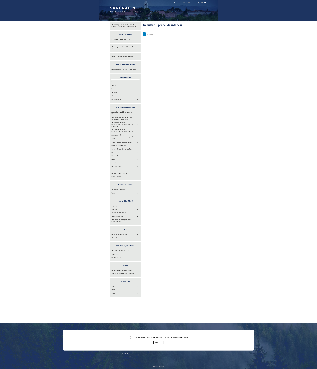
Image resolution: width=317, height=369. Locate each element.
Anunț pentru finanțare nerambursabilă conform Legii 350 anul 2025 (122, 124)
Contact (113, 82)
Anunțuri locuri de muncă (119, 234)
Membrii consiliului (117, 96)
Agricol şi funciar (116, 166)
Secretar (114, 92)
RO (205, 3)
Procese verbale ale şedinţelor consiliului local (121, 220)
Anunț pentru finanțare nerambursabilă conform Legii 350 (122, 130)
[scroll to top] (313, 365)
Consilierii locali (116, 99)
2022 (113, 290)
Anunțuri (114, 238)
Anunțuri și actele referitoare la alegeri (123, 69)
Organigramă (115, 254)
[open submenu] (137, 99)
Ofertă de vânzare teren (118, 145)
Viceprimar (114, 89)
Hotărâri (114, 209)
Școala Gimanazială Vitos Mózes (121, 270)
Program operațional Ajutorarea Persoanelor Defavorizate (121, 118)
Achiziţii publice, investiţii (119, 173)
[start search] (199, 3)
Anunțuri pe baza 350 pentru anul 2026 (121, 113)
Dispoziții (114, 206)
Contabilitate (115, 152)
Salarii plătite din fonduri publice (121, 149)
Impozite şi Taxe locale (118, 163)
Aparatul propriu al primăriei (120, 250)
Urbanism (114, 159)
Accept (158, 342)
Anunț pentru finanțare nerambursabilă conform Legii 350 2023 (122, 137)
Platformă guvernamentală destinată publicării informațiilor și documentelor (123, 25)
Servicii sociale (116, 177)
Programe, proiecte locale (119, 170)
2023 (113, 293)
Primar (113, 85)
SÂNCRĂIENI (123, 8)
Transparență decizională (119, 213)
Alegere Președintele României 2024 (122, 56)
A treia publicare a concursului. (121, 39)
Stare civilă (115, 156)
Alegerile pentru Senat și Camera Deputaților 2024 (125, 48)
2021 (113, 286)
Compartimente (116, 257)
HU (202, 3)
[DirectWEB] (158, 366)
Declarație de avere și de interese (121, 142)
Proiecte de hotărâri (117, 216)
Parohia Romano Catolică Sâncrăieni (122, 274)
